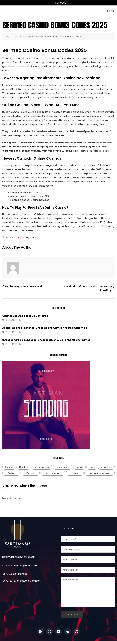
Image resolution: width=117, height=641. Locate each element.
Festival (79, 467)
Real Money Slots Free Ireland (23, 286)
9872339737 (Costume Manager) (21, 580)
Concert (9, 467)
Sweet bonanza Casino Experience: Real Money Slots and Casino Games (46, 339)
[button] (108, 10)
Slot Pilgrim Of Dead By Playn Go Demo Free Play (87, 288)
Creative (23, 467)
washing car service (99, 472)
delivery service (42, 467)
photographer (53, 472)
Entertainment (62, 467)
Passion (11, 472)
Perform (31, 472)
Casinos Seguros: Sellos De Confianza (25, 315)
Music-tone (106, 467)
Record (74, 472)
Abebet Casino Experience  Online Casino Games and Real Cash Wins (44, 327)
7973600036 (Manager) (15, 573)
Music (92, 467)
